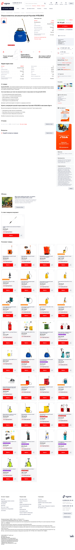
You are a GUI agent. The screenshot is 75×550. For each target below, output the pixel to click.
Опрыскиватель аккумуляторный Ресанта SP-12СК (27, 387)
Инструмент (3, 503)
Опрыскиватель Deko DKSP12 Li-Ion (10, 359)
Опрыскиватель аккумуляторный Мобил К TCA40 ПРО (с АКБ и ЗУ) (9, 387)
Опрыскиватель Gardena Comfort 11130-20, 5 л (27, 442)
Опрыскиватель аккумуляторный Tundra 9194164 (64, 257)
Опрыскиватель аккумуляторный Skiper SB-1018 (9, 257)
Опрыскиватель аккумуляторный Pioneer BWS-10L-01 (27, 307)
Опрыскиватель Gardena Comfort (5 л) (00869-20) (64, 442)
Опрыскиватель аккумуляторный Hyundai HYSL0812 (27, 360)
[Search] (44, 3)
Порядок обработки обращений (26, 512)
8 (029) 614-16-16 (68, 500)
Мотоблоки (38, 5)
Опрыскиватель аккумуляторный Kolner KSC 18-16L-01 (46, 282)
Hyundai (22, 12)
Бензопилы (34, 5)
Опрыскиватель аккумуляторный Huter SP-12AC (46, 415)
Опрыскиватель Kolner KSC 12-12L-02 (46, 307)
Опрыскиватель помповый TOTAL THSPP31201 (64, 360)
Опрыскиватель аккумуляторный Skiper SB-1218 (27, 257)
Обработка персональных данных (45, 502)
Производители (23, 509)
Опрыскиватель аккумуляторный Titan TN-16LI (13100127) (46, 257)
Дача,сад (2, 12)
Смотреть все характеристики (40, 37)
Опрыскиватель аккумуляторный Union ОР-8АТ (64, 387)
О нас (18, 8)
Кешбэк (21, 502)
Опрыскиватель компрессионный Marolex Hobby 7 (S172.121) (9, 415)
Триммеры (43, 5)
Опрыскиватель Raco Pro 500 (8, 281)
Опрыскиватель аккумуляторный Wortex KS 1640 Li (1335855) (64, 332)
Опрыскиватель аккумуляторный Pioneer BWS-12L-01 (9, 307)
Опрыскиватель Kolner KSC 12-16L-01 (65, 282)
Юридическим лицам (42, 500)
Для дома (3, 505)
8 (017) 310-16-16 (68, 506)
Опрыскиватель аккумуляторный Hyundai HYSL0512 (46, 360)
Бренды (51, 8)
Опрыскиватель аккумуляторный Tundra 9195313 (64, 307)
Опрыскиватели (17, 12)
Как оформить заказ (24, 511)
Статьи (45, 8)
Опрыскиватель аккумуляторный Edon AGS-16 (46, 387)
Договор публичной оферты (25, 514)
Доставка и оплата (31, 8)
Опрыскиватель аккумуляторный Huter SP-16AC (27, 415)
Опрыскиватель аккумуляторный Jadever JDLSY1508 (46, 332)
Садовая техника (9, 12)
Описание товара (37, 38)
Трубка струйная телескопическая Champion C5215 (12, 227)
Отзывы (39, 504)
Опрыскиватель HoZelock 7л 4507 (46, 441)
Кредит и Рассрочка (24, 500)
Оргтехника (3, 510)
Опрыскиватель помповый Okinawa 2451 (10, 332)
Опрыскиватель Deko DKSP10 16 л (28, 332)
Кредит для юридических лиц (25, 504)
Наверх (71, 188)
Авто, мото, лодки (4, 507)
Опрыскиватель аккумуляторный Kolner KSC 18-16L (27, 282)
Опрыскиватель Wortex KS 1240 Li (64, 414)
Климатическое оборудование (7, 508)
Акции (23, 8)
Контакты (39, 8)
